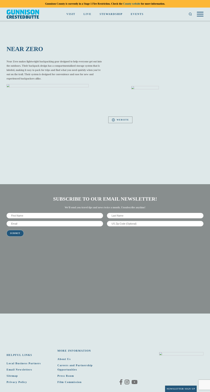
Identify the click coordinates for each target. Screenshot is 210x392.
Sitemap (12, 375)
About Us (64, 359)
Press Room (65, 375)
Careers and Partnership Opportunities (75, 367)
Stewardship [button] (111, 14)
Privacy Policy (17, 382)
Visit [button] (70, 14)
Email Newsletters (19, 369)
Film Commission (69, 382)
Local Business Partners (24, 363)
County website (131, 3)
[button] (190, 14)
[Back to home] (23, 14)
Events (137, 14)
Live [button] (87, 14)
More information (74, 350)
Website (123, 120)
